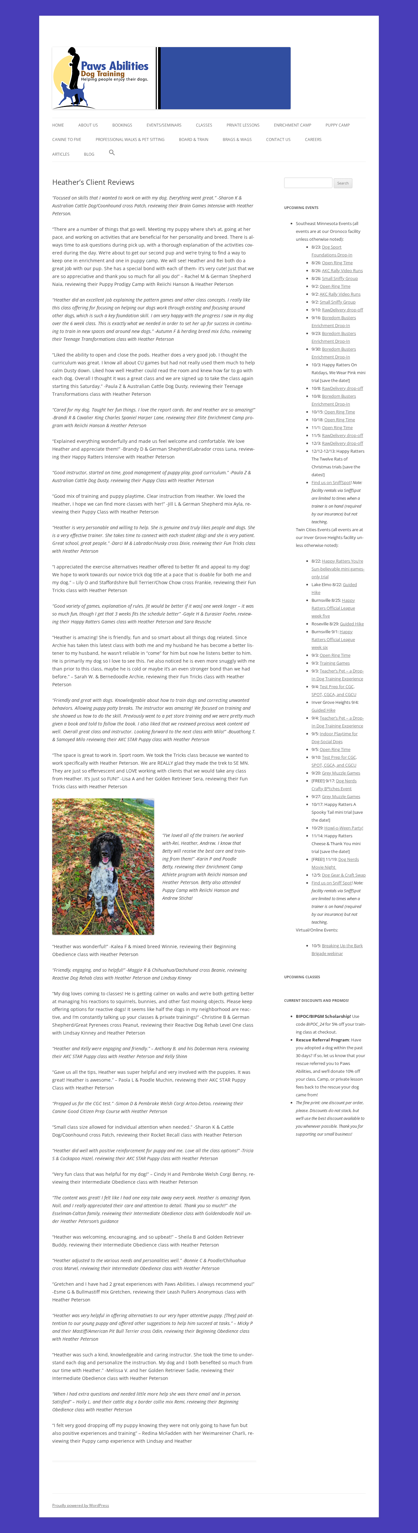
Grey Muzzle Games (341, 773)
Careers (313, 139)
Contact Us (278, 139)
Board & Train (193, 139)
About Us (88, 125)
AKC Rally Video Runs (342, 270)
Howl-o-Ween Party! (343, 828)
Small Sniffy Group (340, 278)
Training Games (335, 663)
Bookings (122, 125)
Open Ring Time (337, 263)
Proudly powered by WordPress (80, 1505)
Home (58, 125)
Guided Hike (352, 624)
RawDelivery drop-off (342, 310)
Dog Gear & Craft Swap (344, 875)
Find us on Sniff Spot (332, 883)
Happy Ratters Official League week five (333, 608)
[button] (112, 154)
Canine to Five (66, 139)
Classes (204, 125)
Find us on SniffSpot (331, 482)
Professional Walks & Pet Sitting (130, 139)
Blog (89, 154)
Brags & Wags (237, 139)
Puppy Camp (338, 125)
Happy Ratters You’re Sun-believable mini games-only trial (338, 569)
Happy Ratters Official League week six (333, 639)
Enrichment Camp (292, 125)
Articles (61, 154)
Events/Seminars (164, 125)
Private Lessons (243, 125)
